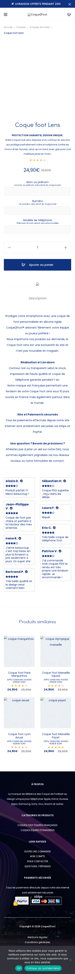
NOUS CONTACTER (37, 861)
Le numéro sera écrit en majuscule (37, 204)
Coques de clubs (40, 27)
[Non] (70, 960)
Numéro (37, 201)
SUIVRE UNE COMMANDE (37, 851)
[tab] (37, 298)
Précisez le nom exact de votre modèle (37, 223)
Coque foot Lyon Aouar (19, 735)
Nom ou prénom (38, 182)
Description (38, 298)
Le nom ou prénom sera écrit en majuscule (37, 185)
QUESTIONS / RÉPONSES (37, 866)
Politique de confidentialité (43, 968)
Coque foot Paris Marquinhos (19, 674)
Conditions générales (37, 942)
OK (19, 968)
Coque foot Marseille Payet (56, 735)
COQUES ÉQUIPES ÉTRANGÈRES (38, 830)
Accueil (8, 27)
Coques (21, 27)
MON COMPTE (37, 856)
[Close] (69, 4)
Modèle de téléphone (37, 220)
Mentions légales (38, 937)
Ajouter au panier (40, 265)
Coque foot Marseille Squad (56, 674)
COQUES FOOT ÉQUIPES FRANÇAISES (38, 825)
